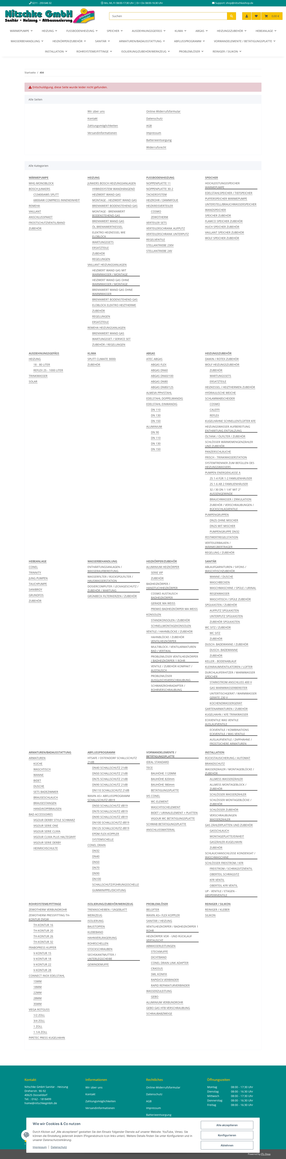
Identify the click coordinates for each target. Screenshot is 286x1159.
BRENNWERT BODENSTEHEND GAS (115, 206)
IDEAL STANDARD (157, 762)
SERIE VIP (157, 572)
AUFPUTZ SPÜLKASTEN (224, 610)
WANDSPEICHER (215, 210)
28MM (37, 998)
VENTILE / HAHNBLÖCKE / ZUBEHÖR (169, 631)
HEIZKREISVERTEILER (159, 206)
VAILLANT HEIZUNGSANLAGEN (107, 264)
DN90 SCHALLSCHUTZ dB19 (110, 817)
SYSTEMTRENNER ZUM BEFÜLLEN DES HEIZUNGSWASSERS (229, 465)
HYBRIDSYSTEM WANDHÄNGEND (113, 189)
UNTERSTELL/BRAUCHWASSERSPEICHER (230, 204)
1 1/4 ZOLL (40, 1032)
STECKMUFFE (159, 951)
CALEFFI (215, 409)
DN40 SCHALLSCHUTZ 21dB (110, 767)
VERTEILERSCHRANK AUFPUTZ (165, 228)
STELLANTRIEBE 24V (159, 251)
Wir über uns (96, 111)
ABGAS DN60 (159, 370)
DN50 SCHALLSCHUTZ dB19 (110, 805)
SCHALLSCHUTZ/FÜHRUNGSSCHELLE (115, 884)
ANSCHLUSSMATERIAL (160, 829)
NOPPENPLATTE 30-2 (159, 189)
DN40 (95, 856)
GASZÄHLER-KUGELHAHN (226, 842)
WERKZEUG (95, 915)
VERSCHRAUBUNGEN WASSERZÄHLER (223, 817)
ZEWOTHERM (159, 217)
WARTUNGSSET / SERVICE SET (111, 339)
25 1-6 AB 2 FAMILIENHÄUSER (229, 484)
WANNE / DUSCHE (221, 576)
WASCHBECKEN (220, 582)
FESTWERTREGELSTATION (221, 537)
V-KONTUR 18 (42, 959)
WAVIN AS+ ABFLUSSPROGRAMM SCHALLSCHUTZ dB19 (109, 798)
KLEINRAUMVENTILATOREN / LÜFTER (229, 667)
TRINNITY (35, 572)
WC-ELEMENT (159, 801)
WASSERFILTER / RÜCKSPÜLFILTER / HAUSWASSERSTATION (110, 579)
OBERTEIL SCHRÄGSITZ (224, 874)
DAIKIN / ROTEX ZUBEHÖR (222, 359)
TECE (149, 767)
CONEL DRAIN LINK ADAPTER (170, 963)
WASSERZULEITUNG (159, 991)
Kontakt (92, 118)
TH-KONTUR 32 (43, 942)
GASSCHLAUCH (219, 830)
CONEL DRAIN (97, 845)
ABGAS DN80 (159, 381)
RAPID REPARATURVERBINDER (170, 985)
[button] (246, 16)
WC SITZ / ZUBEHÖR (218, 627)
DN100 (96, 879)
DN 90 (155, 432)
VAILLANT (35, 211)
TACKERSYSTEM (156, 194)
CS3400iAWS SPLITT (46, 194)
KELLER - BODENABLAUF (220, 661)
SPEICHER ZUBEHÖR (218, 215)
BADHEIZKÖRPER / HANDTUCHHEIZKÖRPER (162, 586)
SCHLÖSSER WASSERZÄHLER (228, 794)
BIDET (37, 780)
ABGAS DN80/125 (162, 387)
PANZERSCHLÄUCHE (218, 451)
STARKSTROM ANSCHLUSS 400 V (231, 682)
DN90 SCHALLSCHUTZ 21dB (110, 784)
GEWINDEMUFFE (98, 964)
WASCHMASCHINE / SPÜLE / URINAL (233, 588)
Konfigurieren (227, 1135)
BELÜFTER (152, 909)
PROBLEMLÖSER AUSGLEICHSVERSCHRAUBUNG (170, 678)
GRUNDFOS (36, 595)
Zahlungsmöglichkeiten (103, 126)
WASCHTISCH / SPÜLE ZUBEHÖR (230, 599)
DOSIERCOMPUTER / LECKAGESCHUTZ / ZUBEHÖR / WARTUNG (113, 588)
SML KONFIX (159, 974)
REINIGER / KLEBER (217, 909)
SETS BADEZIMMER (45, 792)
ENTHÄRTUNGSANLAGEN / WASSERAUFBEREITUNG (105, 569)
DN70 (95, 867)
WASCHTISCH (42, 769)
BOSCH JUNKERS (39, 189)
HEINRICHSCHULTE (45, 848)
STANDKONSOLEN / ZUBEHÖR (170, 620)
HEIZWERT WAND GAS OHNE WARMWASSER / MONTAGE (110, 282)
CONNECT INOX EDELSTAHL (47, 975)
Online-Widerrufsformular (163, 111)
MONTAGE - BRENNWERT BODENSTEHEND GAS (108, 213)
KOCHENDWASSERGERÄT (226, 703)
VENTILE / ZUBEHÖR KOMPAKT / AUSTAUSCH (171, 668)
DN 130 (156, 415)
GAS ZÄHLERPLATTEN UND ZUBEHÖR (229, 825)
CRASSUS (157, 968)
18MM (37, 987)
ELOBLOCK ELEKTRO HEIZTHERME (114, 305)
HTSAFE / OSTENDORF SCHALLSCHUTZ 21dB (112, 760)
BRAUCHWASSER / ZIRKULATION (230, 499)
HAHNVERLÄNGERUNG (102, 938)
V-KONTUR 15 (42, 953)
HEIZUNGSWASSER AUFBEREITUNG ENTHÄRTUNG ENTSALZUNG (227, 428)
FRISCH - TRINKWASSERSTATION (226, 457)
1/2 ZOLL (39, 1015)
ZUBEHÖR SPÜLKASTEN (225, 622)
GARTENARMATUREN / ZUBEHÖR (226, 709)
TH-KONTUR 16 (43, 925)
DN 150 (156, 421)
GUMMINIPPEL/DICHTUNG (109, 890)
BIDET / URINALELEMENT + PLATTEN (174, 813)
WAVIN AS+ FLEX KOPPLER (163, 915)
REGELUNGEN (101, 259)
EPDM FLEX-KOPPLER (105, 834)
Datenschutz (59, 1147)
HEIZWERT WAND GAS (106, 194)
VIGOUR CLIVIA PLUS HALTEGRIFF (54, 837)
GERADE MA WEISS (163, 603)
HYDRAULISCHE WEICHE (220, 393)
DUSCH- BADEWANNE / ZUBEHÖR (226, 644)
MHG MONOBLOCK (41, 183)
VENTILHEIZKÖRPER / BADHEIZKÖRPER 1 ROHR (172, 928)
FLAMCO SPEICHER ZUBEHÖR (224, 221)
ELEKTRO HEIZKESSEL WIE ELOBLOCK (108, 234)
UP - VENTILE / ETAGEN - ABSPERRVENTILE (220, 893)
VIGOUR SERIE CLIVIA (46, 831)
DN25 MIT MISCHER (222, 526)
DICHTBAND (159, 957)
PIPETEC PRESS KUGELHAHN (47, 1037)
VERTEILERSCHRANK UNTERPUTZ (167, 234)
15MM (37, 981)
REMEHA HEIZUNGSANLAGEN (106, 327)
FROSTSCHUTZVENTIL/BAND (47, 222)
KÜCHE (37, 763)
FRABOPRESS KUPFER (42, 947)
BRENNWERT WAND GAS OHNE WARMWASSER (112, 292)
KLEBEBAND (95, 932)
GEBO (154, 996)
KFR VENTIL (217, 880)
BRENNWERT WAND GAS (108, 221)
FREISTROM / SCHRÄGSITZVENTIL (231, 868)
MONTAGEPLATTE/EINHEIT (227, 836)
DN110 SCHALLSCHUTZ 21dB (110, 790)
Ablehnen (227, 1145)
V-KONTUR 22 (42, 964)
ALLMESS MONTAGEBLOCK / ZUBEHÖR (228, 786)
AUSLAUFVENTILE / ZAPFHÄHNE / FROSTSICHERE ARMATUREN (231, 741)
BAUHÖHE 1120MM (163, 773)
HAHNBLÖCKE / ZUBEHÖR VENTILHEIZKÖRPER (167, 639)
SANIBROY (35, 589)
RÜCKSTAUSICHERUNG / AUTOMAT (227, 758)
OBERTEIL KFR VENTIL (224, 885)
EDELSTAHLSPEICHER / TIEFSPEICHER (228, 193)
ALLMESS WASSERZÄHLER (226, 779)
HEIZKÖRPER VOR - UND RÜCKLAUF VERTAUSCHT (169, 938)
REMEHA (34, 206)
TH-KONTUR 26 (43, 936)
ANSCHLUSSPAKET (41, 217)
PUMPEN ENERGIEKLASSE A (222, 472)
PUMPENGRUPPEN (217, 514)
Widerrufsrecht (156, 147)
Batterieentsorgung (159, 140)
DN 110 (156, 409)
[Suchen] (231, 16)
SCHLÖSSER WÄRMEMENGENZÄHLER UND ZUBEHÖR (229, 444)
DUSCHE (38, 786)
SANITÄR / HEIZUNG (159, 921)
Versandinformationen (102, 133)
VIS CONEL (153, 796)
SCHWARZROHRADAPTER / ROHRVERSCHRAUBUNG (168, 688)
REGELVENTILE (155, 239)
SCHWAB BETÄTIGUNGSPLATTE (166, 824)
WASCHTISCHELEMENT (165, 807)
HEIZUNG (35, 359)
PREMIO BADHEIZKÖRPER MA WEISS (174, 609)
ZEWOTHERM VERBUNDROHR (48, 909)
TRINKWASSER (38, 376)
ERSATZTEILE (100, 248)
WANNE (38, 775)
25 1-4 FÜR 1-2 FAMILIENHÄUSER (231, 478)
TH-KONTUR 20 (43, 930)
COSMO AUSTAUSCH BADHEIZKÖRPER (164, 595)
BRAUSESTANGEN (44, 803)
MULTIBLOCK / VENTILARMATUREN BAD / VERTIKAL (173, 649)
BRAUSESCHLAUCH (45, 797)
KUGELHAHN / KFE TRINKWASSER (226, 714)
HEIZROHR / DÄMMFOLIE (162, 200)
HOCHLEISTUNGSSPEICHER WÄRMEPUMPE (222, 185)
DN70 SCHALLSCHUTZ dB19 (110, 811)
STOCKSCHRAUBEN (100, 949)
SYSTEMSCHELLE (103, 839)
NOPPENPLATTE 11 (158, 183)
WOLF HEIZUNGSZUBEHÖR (222, 364)
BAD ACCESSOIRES (41, 814)
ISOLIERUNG (96, 921)
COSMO (156, 211)
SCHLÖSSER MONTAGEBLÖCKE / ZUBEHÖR (230, 802)
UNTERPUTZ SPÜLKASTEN (226, 616)
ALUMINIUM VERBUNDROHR (164, 1002)
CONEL (33, 567)
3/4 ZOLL (39, 1021)
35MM (37, 1004)
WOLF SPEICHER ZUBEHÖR (222, 238)
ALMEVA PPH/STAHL (159, 393)
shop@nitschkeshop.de (239, 3)
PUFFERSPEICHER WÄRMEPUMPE (226, 198)
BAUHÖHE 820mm (163, 779)
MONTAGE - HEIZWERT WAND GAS (114, 200)
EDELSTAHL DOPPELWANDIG (164, 398)
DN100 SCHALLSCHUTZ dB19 (110, 822)
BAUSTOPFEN (96, 926)
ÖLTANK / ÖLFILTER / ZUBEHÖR (225, 436)
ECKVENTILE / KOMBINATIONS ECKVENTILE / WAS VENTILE (229, 732)
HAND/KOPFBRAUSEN (47, 809)
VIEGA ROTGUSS (39, 1009)
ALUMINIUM (154, 426)
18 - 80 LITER (41, 364)
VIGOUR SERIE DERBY (47, 842)
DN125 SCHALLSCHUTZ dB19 (110, 828)
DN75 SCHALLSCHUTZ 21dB (110, 779)
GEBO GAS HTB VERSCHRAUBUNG (168, 1008)
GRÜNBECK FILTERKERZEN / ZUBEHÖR (112, 596)
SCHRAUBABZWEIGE (159, 1013)
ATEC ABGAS (154, 359)
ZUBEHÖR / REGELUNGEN (108, 344)
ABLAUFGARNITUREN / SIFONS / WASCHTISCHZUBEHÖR (225, 569)
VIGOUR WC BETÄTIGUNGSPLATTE (173, 818)
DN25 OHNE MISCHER (224, 520)
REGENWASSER (219, 593)
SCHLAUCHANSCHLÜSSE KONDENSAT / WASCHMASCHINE (230, 855)
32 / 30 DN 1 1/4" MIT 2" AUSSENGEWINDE (225, 491)
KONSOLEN (153, 614)
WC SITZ (215, 633)
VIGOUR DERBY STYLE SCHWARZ (54, 820)
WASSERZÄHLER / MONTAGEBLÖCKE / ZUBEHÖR (229, 771)
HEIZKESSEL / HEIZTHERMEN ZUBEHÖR (230, 387)
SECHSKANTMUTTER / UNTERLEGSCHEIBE (102, 957)
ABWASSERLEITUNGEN (160, 946)
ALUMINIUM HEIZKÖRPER (162, 567)
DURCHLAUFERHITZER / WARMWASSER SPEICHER (230, 674)
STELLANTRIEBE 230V (160, 245)
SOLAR (33, 381)
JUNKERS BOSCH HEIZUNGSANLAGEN (112, 183)
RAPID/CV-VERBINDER (165, 980)
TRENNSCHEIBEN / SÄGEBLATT (107, 909)
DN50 (95, 862)
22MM (37, 992)
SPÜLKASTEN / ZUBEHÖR (221, 605)
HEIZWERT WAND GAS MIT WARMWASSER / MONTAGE (110, 272)
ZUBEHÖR (35, 228)
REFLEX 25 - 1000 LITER (48, 370)
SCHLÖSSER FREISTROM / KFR (224, 863)
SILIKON (210, 915)
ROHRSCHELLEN (98, 943)
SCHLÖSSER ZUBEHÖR (224, 809)
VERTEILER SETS (156, 222)
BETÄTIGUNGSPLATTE (165, 790)
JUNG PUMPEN (38, 578)
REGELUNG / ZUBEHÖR (219, 552)
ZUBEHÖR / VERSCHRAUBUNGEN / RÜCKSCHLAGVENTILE (232, 507)
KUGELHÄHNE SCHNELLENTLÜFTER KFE (230, 421)
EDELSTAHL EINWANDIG (161, 404)
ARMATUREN (37, 758)
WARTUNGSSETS (103, 242)
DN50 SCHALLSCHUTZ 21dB (110, 773)
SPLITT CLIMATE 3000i (102, 359)
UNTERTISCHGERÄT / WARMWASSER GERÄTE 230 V (233, 695)
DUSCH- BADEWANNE (224, 650)
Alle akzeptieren (227, 1125)
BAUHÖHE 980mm (163, 784)
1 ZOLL (37, 1026)
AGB (149, 126)
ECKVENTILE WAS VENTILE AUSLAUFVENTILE (222, 722)
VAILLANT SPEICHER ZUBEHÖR (224, 232)
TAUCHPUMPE (38, 584)
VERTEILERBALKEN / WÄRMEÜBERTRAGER (218, 545)
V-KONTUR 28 (42, 970)
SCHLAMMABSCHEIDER (220, 398)
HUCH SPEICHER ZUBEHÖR (222, 227)
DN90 (95, 873)
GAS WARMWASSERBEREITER (228, 688)
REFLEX (214, 415)
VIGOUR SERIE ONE (45, 825)
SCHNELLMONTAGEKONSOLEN (171, 626)
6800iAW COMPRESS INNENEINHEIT (56, 200)
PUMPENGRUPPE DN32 (224, 531)
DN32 (95, 850)
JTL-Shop (265, 1154)
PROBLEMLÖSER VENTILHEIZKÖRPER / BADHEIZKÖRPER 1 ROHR (174, 658)
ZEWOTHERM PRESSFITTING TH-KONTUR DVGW (49, 917)
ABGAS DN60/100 (162, 376)
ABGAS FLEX (158, 364)
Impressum (40, 1147)
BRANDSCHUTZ (215, 763)
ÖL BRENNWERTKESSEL (107, 227)
